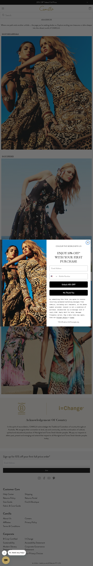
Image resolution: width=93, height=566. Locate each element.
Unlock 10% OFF (69, 284)
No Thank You (68, 292)
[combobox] (54, 276)
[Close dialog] (88, 242)
